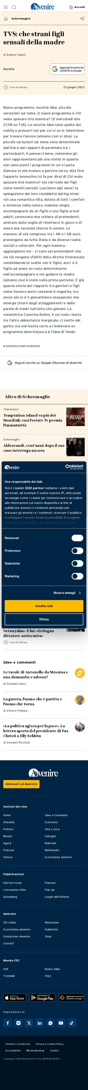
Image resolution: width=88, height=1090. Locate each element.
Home (7, 815)
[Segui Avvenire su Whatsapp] (50, 1023)
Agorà (7, 843)
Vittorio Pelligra (17, 710)
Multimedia (52, 850)
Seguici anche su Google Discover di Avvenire (48, 363)
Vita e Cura (52, 829)
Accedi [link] (79, 7)
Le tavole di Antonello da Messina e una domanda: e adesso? (35, 674)
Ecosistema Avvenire (16, 929)
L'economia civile (14, 890)
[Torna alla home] (5, 18)
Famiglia (50, 836)
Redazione (52, 922)
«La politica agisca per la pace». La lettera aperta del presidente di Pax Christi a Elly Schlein (36, 731)
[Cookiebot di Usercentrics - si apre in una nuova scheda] (65, 467)
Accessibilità (13, 1050)
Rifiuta (44, 619)
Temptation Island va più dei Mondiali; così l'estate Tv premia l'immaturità (32, 420)
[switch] (77, 550)
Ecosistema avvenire (58, 857)
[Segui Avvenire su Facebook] (7, 1023)
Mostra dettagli (65, 593)
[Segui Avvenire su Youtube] (60, 1023)
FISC (48, 976)
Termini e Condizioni (17, 1044)
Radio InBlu (52, 969)
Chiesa (7, 857)
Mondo (7, 836)
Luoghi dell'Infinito (57, 897)
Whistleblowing (35, 1050)
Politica (8, 829)
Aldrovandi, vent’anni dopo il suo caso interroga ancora (33, 448)
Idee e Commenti (56, 815)
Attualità (9, 822)
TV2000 (9, 976)
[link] (42, 6)
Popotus (50, 883)
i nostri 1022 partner (28, 488)
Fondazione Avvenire (16, 936)
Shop (48, 936)
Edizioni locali (12, 883)
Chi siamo (9, 922)
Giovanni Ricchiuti (18, 742)
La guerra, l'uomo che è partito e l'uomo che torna (32, 701)
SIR (5, 969)
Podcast (8, 850)
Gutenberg (10, 897)
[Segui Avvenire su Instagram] (18, 1023)
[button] (5, 7)
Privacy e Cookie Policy (49, 1044)
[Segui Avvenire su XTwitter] (29, 1023)
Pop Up (49, 890)
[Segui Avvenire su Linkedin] (39, 1023)
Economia (51, 822)
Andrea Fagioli (16, 54)
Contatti (8, 943)
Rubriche (50, 843)
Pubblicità (51, 929)
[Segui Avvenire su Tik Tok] (71, 1023)
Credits (54, 1050)
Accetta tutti (44, 606)
